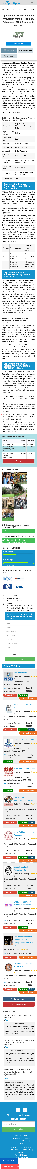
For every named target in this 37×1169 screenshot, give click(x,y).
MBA (25, 1135)
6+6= (14, 655)
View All (18, 461)
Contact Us (21, 1152)
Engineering (16, 1138)
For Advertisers (26, 1147)
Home (17, 1135)
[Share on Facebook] (17, 1110)
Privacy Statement (22, 1158)
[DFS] (8, 478)
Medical (27, 1138)
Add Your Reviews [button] (19, 1004)
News (21, 1143)
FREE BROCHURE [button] (9, 1161)
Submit (20, 659)
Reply (7, 1020)
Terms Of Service (21, 1155)
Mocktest (25, 1141)
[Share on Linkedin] (24, 1110)
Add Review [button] (18, 44)
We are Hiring (27, 1150)
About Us (14, 1147)
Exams (16, 1141)
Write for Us (14, 1150)
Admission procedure (19, 999)
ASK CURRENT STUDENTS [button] (10, 1166)
